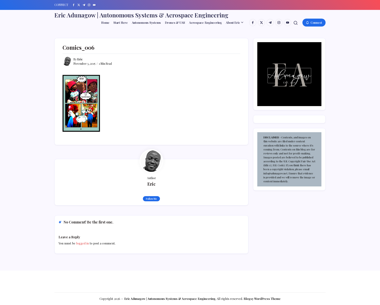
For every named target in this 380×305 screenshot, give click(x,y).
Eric (80, 59)
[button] (296, 22)
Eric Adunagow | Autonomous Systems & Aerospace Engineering (141, 15)
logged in (82, 243)
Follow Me (151, 198)
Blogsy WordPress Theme (262, 299)
